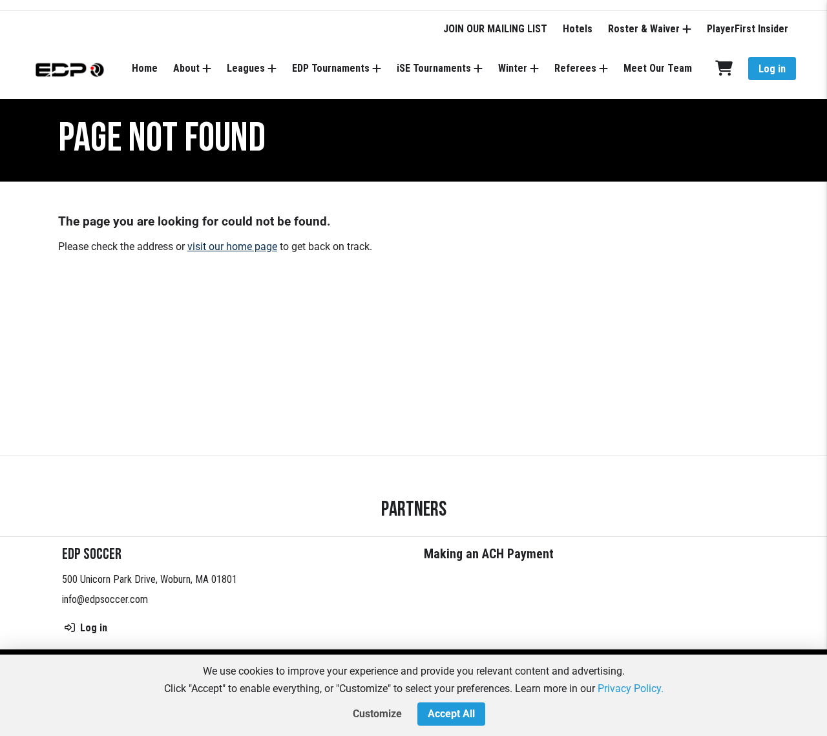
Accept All (451, 714)
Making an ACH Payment (489, 553)
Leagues (246, 68)
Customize (377, 714)
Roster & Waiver (644, 29)
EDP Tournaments (331, 68)
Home (145, 68)
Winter (512, 68)
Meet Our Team (657, 68)
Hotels (577, 29)
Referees (575, 68)
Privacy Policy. (631, 688)
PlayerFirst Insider (747, 29)
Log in (772, 69)
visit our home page (232, 246)
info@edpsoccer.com (105, 599)
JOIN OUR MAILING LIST (495, 29)
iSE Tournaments (434, 68)
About (186, 68)
